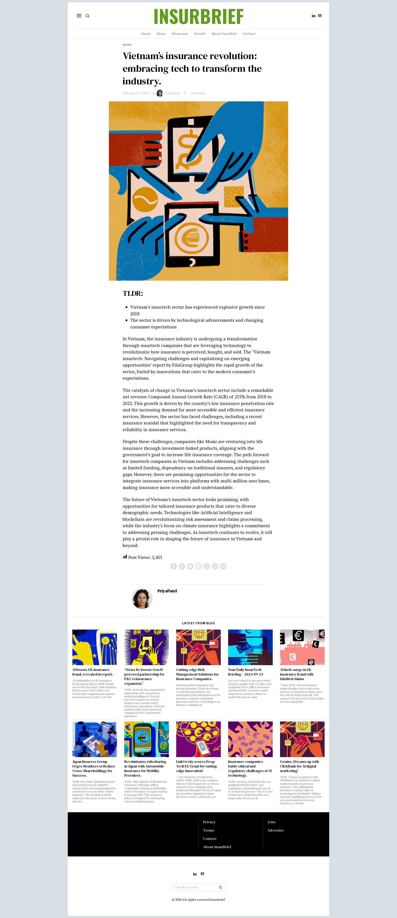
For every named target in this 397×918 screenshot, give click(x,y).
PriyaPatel (172, 93)
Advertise (275, 830)
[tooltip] (313, 15)
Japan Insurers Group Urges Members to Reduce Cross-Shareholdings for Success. (93, 768)
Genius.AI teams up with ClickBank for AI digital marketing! (299, 766)
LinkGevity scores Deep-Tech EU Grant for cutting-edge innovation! (197, 766)
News (127, 44)
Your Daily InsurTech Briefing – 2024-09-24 (245, 672)
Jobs (271, 821)
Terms (208, 830)
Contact (210, 838)
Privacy (209, 821)
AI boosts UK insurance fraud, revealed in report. (92, 672)
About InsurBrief (217, 846)
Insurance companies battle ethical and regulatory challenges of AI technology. (250, 768)
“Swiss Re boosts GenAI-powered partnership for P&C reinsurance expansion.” (144, 676)
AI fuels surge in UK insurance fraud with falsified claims (296, 674)
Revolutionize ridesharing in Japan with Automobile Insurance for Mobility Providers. (145, 768)
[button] (220, 887)
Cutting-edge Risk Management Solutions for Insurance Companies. (197, 674)
